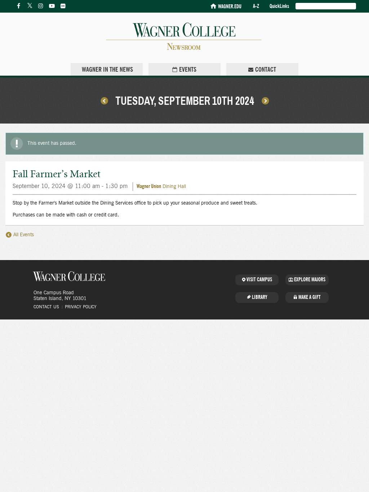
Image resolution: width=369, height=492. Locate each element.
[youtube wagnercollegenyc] (52, 6)
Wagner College (69, 276)
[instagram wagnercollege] (41, 6)
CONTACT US (46, 307)
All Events (23, 234)
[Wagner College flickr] (63, 6)
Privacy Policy (81, 307)
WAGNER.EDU (229, 6)
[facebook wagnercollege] (18, 6)
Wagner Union (149, 186)
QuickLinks (279, 6)
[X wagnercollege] (30, 6)
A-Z (256, 6)
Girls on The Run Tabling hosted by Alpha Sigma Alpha (265, 100)
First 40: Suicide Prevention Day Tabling (104, 100)
